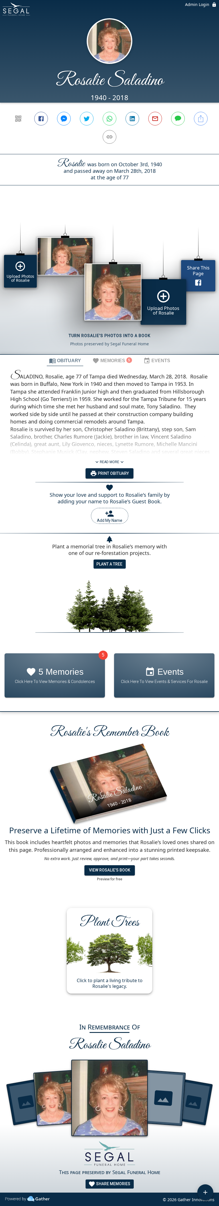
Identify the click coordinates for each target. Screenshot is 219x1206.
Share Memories (112, 1183)
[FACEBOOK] (41, 118)
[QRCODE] (18, 118)
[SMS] (178, 118)
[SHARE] (201, 118)
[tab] (65, 360)
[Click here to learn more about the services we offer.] (109, 1154)
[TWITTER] (87, 118)
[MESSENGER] (64, 118)
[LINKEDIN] (132, 118)
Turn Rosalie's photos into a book (110, 335)
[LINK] (109, 137)
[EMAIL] (155, 118)
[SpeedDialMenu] (205, 1192)
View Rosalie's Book (109, 870)
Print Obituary (113, 473)
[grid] (109, 279)
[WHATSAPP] (109, 118)
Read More (109, 462)
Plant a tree (109, 564)
